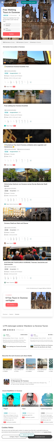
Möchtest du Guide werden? (29, 2)
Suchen (11, 34)
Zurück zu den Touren (28, 435)
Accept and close (40, 437)
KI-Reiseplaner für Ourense (20, 381)
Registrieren (49, 2)
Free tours (5, 314)
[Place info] (19, 15)
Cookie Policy (47, 432)
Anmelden (42, 2)
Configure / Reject (14, 437)
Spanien (11, 314)
